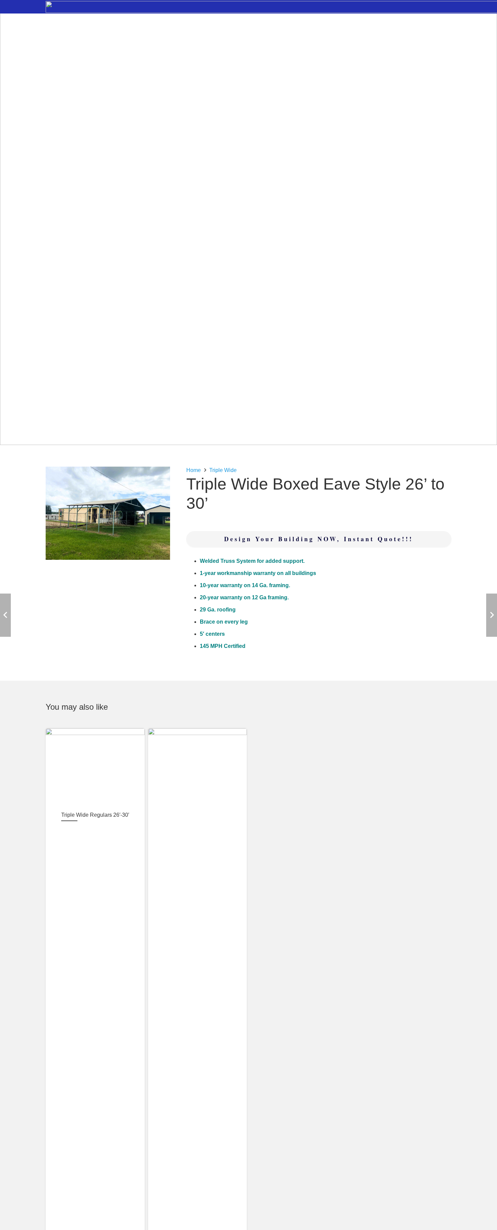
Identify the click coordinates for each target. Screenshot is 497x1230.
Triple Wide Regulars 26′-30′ (95, 815)
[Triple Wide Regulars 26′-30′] (95, 767)
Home (193, 470)
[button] (159, 477)
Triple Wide (223, 470)
